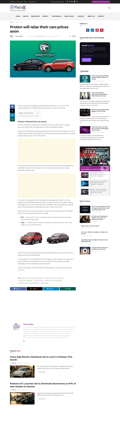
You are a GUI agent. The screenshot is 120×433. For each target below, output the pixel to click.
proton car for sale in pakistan (54, 278)
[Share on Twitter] (12, 111)
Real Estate (69, 16)
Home (18, 16)
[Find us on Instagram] (97, 30)
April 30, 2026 (96, 113)
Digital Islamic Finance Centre (90, 226)
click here (21, 270)
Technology (57, 16)
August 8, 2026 (97, 98)
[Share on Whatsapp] (12, 119)
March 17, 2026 (96, 132)
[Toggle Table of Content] (37, 113)
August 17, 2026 (97, 81)
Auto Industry (18, 22)
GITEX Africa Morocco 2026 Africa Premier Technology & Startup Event (100, 128)
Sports (45, 16)
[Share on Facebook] (12, 107)
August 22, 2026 (22, 363)
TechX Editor (19, 36)
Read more (43, 372)
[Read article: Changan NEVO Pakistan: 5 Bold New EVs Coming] (85, 250)
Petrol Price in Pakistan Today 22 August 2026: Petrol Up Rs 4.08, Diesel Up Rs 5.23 (101, 208)
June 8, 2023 (29, 36)
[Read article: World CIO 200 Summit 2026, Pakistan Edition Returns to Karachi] (85, 79)
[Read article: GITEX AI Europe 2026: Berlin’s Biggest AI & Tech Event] (85, 112)
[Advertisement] (43, 92)
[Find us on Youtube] (101, 30)
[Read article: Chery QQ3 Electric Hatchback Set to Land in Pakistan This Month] (22, 371)
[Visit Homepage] (18, 8)
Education (35, 16)
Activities (12, 1)
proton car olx (38, 280)
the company (60, 106)
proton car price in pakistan (53, 280)
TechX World (32, 1)
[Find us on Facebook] (87, 30)
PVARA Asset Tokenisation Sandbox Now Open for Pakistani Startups (100, 217)
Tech (25, 1)
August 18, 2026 (22, 390)
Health (25, 16)
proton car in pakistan (25, 280)
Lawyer (81, 16)
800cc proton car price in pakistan (32, 278)
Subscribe (86, 60)
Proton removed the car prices (29, 116)
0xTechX (14, 363)
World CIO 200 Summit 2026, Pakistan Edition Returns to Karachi (100, 77)
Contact (101, 16)
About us (91, 16)
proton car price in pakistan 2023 (29, 283)
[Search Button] (109, 8)
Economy (19, 1)
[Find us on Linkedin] (92, 30)
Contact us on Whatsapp (101, 1)
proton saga (44, 283)
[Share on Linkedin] (12, 115)
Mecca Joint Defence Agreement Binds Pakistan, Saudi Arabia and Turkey (100, 94)
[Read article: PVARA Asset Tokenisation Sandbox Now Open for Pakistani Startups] (85, 219)
